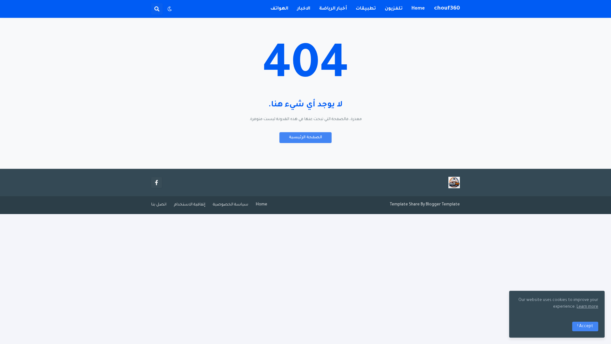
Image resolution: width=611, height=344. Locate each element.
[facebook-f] (156, 182)
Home (261, 205)
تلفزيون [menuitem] (394, 8)
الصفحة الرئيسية (305, 137)
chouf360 (447, 8)
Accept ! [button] (585, 326)
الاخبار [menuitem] (303, 8)
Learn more (587, 307)
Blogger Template (443, 205)
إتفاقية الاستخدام (189, 205)
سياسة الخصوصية (230, 205)
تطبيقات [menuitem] (366, 8)
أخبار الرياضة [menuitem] (333, 8)
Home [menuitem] (418, 8)
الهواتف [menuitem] (279, 8)
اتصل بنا (158, 205)
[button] (170, 9)
